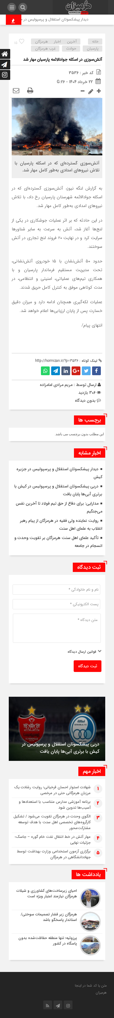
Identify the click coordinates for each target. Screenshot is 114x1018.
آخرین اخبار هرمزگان (56, 41)
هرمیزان (101, 992)
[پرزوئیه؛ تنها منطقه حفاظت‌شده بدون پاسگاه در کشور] (57, 945)
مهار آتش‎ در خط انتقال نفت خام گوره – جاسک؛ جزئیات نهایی (53, 840)
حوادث (71, 48)
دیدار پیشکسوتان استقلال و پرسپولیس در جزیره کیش (50, 19)
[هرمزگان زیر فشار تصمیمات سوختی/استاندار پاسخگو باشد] (57, 921)
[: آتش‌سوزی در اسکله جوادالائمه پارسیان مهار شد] (16, 91)
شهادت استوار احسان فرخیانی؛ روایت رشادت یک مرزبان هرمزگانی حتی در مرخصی (52, 790)
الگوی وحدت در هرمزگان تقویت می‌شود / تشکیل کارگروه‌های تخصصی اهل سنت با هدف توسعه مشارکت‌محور (52, 822)
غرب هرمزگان (45, 48)
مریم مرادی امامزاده (56, 385)
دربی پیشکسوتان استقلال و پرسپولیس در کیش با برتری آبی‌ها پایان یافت (60, 747)
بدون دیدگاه (85, 400)
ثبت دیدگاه (87, 666)
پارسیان (93, 48)
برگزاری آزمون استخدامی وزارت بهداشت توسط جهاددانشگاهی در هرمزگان (54, 854)
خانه (95, 41)
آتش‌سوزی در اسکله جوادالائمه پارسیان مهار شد (62, 59)
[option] (57, 729)
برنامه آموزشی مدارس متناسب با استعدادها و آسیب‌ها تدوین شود (55, 805)
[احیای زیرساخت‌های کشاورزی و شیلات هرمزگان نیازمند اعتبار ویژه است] (57, 898)
